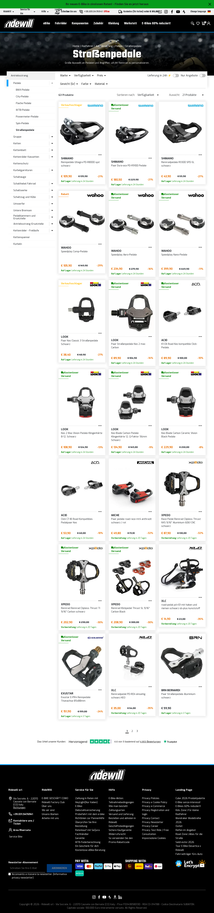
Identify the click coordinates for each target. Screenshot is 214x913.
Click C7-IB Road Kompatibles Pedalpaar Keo (77, 520)
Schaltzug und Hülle (24, 197)
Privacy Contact (150, 818)
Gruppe (17, 136)
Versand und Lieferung (121, 814)
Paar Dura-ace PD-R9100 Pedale (128, 165)
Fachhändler (82, 834)
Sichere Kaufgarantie (120, 830)
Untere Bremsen (22, 210)
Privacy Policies (150, 798)
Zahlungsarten (117, 810)
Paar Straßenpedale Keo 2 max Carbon (128, 345)
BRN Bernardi (170, 690)
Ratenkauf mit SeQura (87, 830)
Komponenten (80, 23)
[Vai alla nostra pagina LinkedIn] (120, 897)
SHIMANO (67, 158)
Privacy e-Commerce (153, 806)
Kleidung (113, 23)
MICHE (115, 515)
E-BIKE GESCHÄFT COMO (55, 798)
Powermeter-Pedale (27, 116)
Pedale (119, 46)
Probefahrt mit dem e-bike (89, 814)
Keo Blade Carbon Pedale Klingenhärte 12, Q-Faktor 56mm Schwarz (129, 437)
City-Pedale (22, 96)
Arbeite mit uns (50, 818)
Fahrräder (61, 23)
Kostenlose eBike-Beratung (90, 850)
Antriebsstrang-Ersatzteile (28, 223)
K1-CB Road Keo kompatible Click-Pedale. (179, 345)
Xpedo (165, 515)
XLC (163, 601)
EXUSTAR (67, 693)
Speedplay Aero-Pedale (124, 254)
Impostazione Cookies (154, 838)
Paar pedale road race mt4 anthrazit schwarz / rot (131, 520)
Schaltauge (19, 177)
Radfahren (87, 46)
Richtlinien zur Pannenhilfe (89, 818)
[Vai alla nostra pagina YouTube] (104, 897)
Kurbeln (17, 244)
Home (76, 46)
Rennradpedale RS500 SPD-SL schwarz (177, 164)
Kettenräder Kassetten (26, 156)
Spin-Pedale (22, 123)
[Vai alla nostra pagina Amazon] (115, 897)
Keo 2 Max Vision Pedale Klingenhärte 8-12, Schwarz (81, 435)
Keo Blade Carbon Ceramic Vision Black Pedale (179, 435)
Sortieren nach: (126, 95)
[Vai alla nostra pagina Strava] (110, 897)
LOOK (64, 337)
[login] (209, 23)
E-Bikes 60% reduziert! (156, 23)
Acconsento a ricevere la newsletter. (39, 876)
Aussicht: (174, 95)
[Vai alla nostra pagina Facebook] (99, 897)
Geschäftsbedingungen (121, 826)
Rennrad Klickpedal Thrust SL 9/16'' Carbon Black (130, 610)
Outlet (179, 826)
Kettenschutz (20, 163)
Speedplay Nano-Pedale (174, 254)
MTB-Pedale (23, 110)
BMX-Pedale (22, 89)
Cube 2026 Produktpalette (190, 798)
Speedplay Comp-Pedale (74, 251)
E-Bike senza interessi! (188, 802)
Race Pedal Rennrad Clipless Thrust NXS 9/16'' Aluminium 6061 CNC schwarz (181, 522)
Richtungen (19, 807)
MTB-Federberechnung (87, 842)
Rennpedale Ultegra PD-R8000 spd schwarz (80, 164)
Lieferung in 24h (157, 75)
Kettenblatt (19, 150)
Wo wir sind (48, 810)
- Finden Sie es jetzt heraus (130, 4)
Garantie (80, 838)
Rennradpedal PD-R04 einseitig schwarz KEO (128, 696)
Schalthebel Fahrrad (24, 183)
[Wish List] (198, 23)
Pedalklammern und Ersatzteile (24, 217)
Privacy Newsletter (152, 822)
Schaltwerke (20, 190)
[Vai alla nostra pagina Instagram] (94, 897)
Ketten (17, 143)
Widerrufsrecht (117, 834)
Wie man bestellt (118, 806)
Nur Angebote (189, 75)
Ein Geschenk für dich (87, 846)
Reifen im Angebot (186, 830)
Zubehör (98, 23)
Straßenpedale (133, 46)
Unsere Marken (50, 814)
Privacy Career (150, 826)
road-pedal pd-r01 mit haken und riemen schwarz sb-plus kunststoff (180, 606)
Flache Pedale (23, 103)
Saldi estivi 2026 (185, 842)
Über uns (47, 806)
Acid (164, 340)
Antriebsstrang (104, 46)
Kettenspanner (21, 237)
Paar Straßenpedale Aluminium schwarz (178, 696)
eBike (46, 23)
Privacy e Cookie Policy (154, 802)
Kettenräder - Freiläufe (26, 230)
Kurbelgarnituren (22, 170)
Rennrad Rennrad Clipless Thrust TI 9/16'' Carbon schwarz (80, 610)
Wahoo (66, 247)
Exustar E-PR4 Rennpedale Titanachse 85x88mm (75, 699)
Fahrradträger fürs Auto (189, 854)
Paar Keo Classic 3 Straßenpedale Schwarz (79, 342)
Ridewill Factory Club (53, 802)
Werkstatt (130, 23)
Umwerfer (19, 203)
